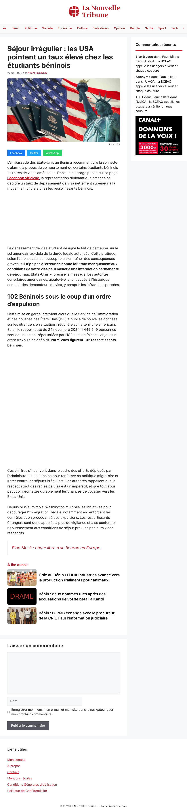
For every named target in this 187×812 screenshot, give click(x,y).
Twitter (34, 153)
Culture (82, 28)
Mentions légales (19, 778)
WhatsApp (52, 153)
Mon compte (16, 760)
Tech (174, 28)
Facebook (16, 153)
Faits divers (101, 28)
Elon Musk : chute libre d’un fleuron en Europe (56, 547)
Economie (65, 28)
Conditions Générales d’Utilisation (32, 784)
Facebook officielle (23, 178)
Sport (162, 28)
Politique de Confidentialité (27, 791)
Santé (149, 28)
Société (47, 28)
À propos (13, 766)
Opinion (119, 28)
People (135, 28)
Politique (31, 28)
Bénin (16, 28)
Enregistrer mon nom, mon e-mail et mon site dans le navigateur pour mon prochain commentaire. (62, 712)
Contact (13, 772)
